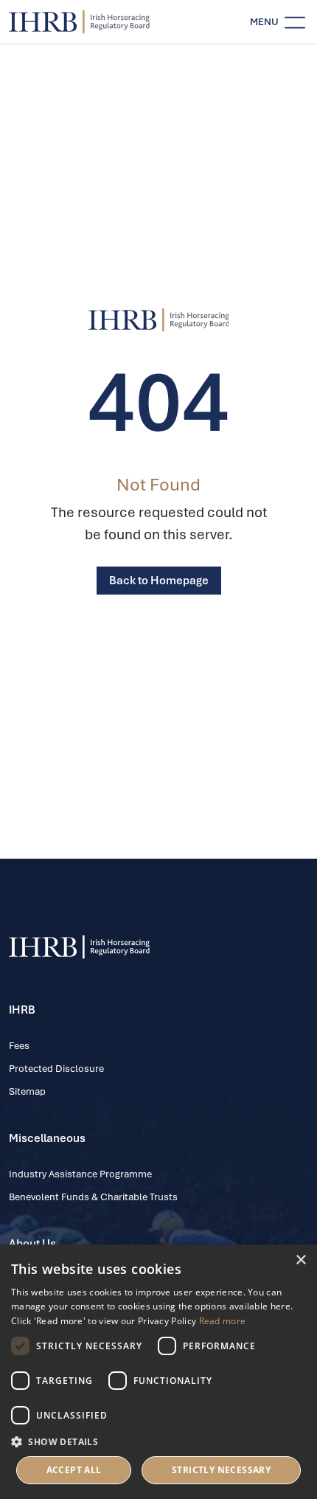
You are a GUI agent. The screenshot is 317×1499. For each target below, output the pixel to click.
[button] (158, 1441)
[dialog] (158, 1371)
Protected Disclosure (56, 1068)
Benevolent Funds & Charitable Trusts (93, 1197)
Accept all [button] (74, 1470)
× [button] (300, 1260)
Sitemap (27, 1091)
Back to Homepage (159, 580)
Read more (222, 1321)
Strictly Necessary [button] (221, 1470)
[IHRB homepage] (79, 22)
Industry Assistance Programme (80, 1174)
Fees (19, 1045)
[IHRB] (158, 320)
